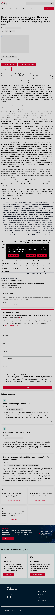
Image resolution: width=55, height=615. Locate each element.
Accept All (42, 255)
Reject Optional (30, 255)
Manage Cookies (13, 255)
